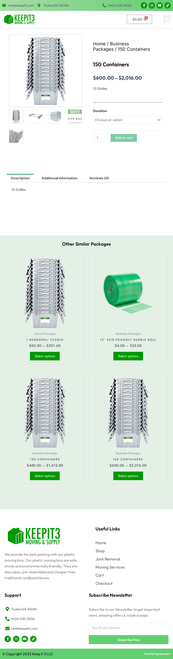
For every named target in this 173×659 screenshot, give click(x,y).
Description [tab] (20, 178)
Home (99, 43)
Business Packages (111, 46)
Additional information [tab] (59, 178)
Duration (100, 111)
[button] (167, 19)
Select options (45, 356)
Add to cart (123, 138)
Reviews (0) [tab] (99, 178)
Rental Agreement (157, 654)
